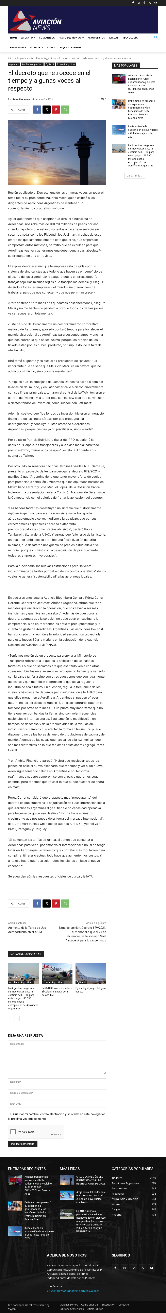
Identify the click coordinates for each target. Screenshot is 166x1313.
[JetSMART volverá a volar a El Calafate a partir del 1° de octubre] (57, 973)
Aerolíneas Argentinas (43, 58)
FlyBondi (50, 64)
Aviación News (21, 99)
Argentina (22, 58)
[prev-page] (10, 1018)
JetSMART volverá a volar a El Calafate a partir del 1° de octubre (57, 992)
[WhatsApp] (65, 109)
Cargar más (133, 175)
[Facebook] (133, 3)
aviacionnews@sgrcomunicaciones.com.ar (73, 1290)
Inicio (11, 58)
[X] (150, 3)
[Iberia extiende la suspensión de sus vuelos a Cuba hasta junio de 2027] (119, 130)
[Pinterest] (56, 109)
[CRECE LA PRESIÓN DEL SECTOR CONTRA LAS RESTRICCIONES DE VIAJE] (67, 1180)
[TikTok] (144, 3)
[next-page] (17, 1018)
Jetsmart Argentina (66, 64)
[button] (156, 38)
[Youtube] (155, 3)
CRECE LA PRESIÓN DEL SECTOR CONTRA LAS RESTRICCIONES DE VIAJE (90, 1180)
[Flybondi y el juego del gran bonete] (91, 973)
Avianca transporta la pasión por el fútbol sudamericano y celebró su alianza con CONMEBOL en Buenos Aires (38, 1185)
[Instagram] (138, 3)
